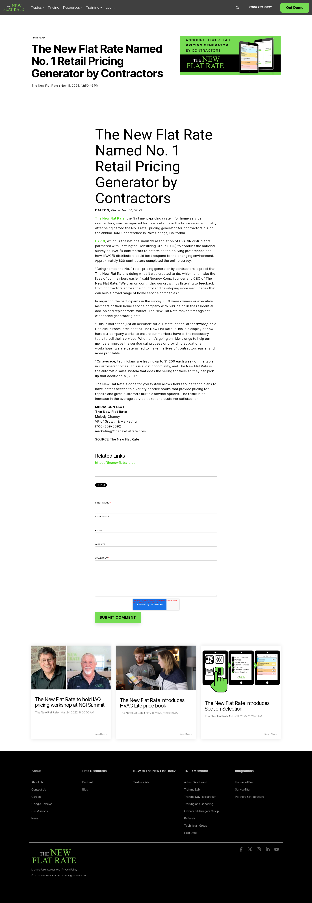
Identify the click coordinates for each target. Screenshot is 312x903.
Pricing (53, 8)
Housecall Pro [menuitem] (244, 782)
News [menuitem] (35, 818)
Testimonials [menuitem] (141, 782)
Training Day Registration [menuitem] (200, 796)
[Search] (237, 8)
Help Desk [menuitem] (190, 833)
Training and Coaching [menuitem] (198, 804)
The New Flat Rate (45, 85)
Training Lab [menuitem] (192, 789)
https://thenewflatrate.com (116, 462)
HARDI (100, 241)
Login (110, 8)
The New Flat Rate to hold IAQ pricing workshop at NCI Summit (70, 702)
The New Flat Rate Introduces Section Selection (237, 706)
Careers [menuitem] (36, 796)
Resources (71, 8)
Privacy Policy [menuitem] (69, 869)
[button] (241, 850)
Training (92, 8)
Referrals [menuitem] (190, 818)
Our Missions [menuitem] (39, 811)
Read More (101, 734)
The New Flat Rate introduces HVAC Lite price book (152, 703)
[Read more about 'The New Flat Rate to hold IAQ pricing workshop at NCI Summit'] (71, 667)
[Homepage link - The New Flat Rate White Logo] (54, 863)
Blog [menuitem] (85, 789)
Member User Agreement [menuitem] (45, 869)
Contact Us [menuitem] (38, 789)
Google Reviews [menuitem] (41, 804)
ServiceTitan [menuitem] (243, 789)
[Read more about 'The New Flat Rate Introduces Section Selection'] (241, 669)
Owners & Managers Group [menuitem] (201, 811)
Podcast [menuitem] (87, 782)
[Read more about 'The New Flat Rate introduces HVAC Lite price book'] (156, 668)
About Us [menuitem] (37, 782)
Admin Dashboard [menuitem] (195, 782)
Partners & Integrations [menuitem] (250, 796)
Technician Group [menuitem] (195, 825)
